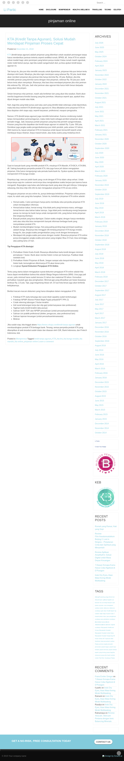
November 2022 (102, 75)
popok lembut (113, 649)
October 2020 (101, 144)
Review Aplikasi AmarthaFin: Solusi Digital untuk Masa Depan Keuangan (103, 556)
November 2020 (102, 139)
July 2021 (99, 107)
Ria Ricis (101, 658)
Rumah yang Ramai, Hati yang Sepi (106, 527)
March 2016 (100, 369)
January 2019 (101, 226)
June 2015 (99, 401)
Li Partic (10, 10)
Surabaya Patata (110, 658)
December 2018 (102, 231)
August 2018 (100, 249)
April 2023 (99, 66)
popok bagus (105, 647)
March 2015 (100, 410)
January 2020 (101, 180)
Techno (108, 10)
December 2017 (102, 281)
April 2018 (99, 268)
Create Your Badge (100, 446)
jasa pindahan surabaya (108, 619)
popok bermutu (103, 649)
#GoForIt (111, 597)
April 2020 (99, 167)
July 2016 (99, 350)
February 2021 (101, 130)
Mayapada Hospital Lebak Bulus (104, 633)
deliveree (106, 608)
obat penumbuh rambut (107, 641)
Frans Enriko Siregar (104, 676)
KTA (9, 55)
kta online (19, 341)
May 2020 (99, 162)
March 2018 (100, 272)
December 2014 (102, 424)
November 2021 (102, 93)
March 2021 (100, 125)
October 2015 (101, 391)
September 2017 (102, 290)
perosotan (98, 647)
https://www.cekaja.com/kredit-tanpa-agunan (56, 325)
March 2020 (100, 171)
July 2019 (99, 199)
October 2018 (101, 240)
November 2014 (102, 428)
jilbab (96, 622)
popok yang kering (100, 652)
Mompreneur (64, 10)
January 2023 (101, 70)
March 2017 (100, 318)
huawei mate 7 (110, 613)
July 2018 (99, 254)
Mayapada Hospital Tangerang (104, 636)
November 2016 (102, 332)
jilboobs (108, 624)
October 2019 (101, 190)
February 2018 (101, 277)
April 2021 (99, 121)
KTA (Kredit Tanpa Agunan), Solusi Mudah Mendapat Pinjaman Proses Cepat (41, 41)
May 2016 (99, 359)
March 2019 (100, 217)
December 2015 (102, 382)
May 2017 (99, 309)
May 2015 (99, 405)
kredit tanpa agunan (42, 339)
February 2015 (101, 414)
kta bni (60, 339)
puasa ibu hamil (105, 655)
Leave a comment (46, 341)
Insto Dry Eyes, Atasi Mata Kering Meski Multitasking (104, 578)
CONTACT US (103, 742)
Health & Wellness (81, 10)
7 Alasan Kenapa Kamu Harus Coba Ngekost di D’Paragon (105, 568)
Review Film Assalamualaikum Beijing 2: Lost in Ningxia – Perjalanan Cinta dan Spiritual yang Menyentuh (105, 541)
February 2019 (101, 222)
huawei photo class (100, 616)
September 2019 (102, 194)
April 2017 (99, 313)
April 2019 (99, 213)
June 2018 (99, 258)
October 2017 (101, 286)
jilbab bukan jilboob (103, 622)
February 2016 (101, 373)
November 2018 (102, 235)
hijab (101, 613)
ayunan (101, 605)
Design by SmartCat (113, 756)
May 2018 (99, 263)
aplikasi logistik (107, 600)
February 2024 (101, 61)
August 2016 (100, 345)
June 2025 (99, 47)
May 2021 (99, 116)
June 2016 (99, 355)
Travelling (97, 10)
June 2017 (99, 304)
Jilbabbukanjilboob (100, 624)
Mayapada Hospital (104, 630)
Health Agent (110, 611)
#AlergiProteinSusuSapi (102, 597)
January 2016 (101, 378)
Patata (97, 644)
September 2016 (102, 341)
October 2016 (101, 336)
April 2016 (99, 364)
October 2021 (101, 98)
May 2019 (99, 208)
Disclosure (51, 10)
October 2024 (101, 57)
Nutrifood (97, 641)
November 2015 (102, 387)
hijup (104, 613)
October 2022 (101, 79)
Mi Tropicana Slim (108, 638)
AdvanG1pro (98, 600)
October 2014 (101, 433)
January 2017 (101, 323)
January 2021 (101, 135)
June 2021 (99, 112)
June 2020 (99, 157)
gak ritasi (103, 611)
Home (41, 10)
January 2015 (101, 419)
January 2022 (101, 84)
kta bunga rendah (71, 339)
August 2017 (100, 295)
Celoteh (117, 10)
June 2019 (99, 203)
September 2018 (102, 245)
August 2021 (100, 102)
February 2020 (101, 176)
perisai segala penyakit (106, 644)
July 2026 (99, 43)
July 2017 (99, 300)
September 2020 (102, 148)
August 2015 (100, 396)
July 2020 (99, 153)
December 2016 (102, 327)
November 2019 (102, 185)
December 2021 (102, 89)
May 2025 (99, 52)
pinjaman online (31, 341)
